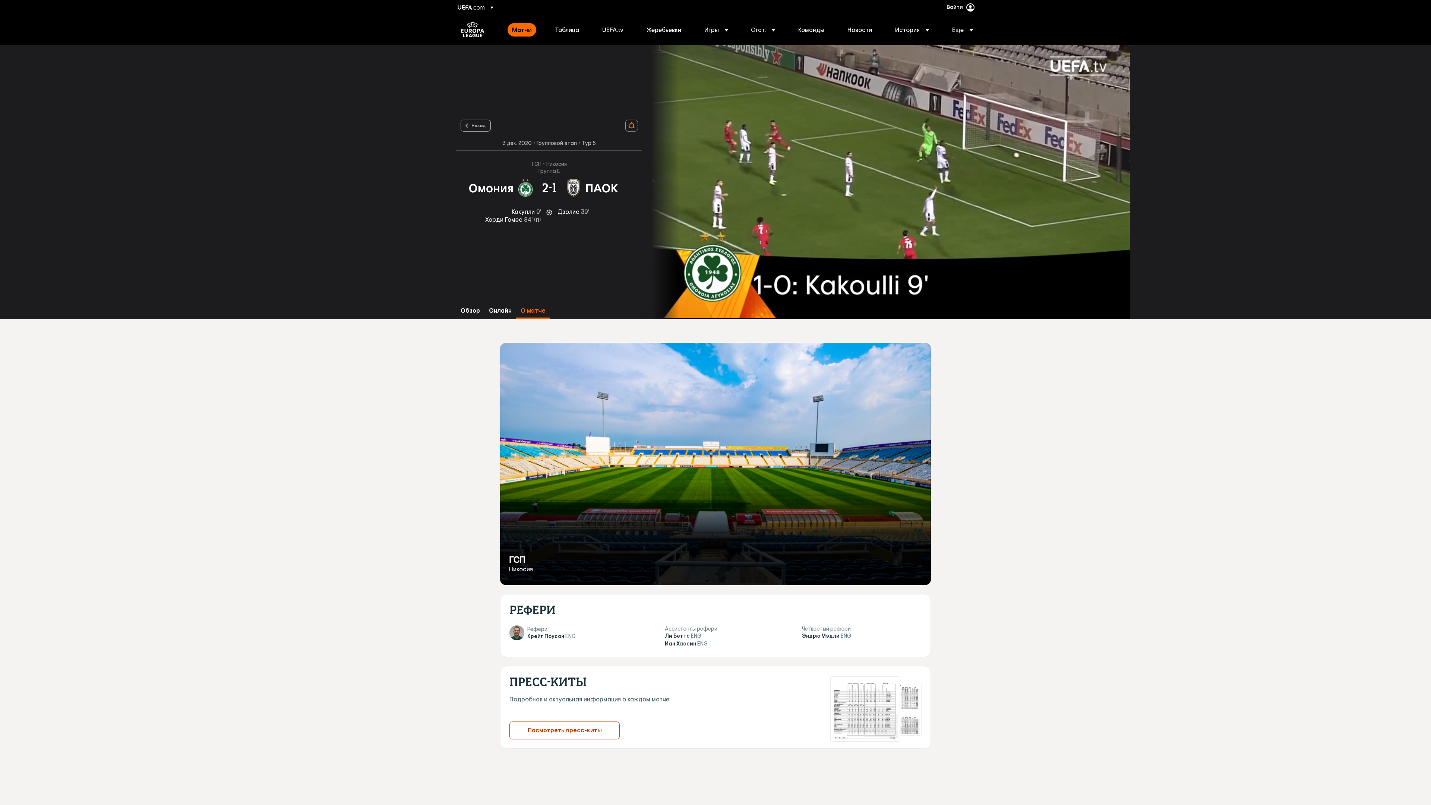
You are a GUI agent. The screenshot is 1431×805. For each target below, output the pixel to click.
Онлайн (500, 310)
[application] (886, 182)
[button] (716, 30)
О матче (533, 310)
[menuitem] (524, 30)
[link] (522, 30)
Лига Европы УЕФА (472, 29)
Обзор (470, 310)
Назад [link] (478, 125)
